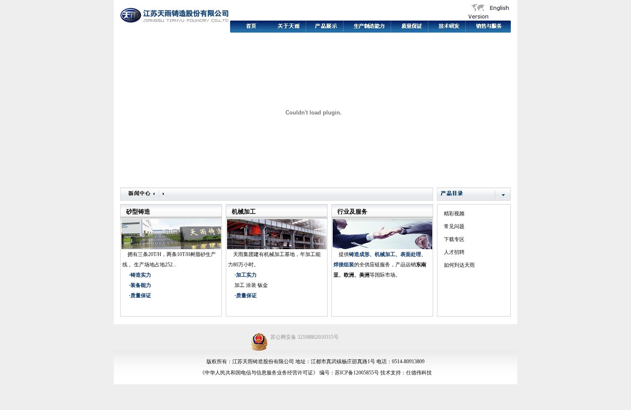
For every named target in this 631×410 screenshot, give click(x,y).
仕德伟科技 (419, 373)
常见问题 (454, 226)
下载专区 (454, 239)
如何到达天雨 (459, 265)
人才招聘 (454, 252)
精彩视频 (454, 214)
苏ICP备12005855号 (357, 373)
